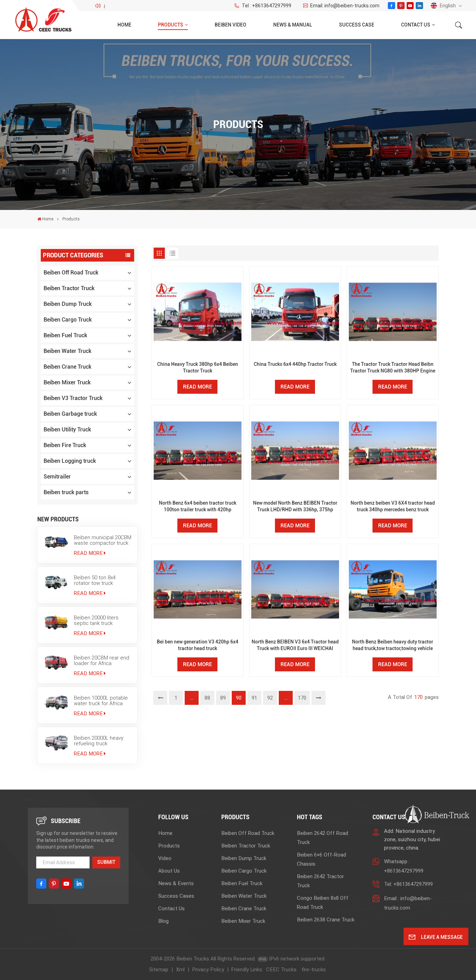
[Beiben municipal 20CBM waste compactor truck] (56, 542)
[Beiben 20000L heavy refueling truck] (56, 742)
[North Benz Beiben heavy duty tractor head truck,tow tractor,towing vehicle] (392, 589)
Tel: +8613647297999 (408, 884)
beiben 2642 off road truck (322, 837)
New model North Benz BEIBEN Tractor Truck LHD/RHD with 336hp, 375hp (295, 506)
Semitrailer (57, 476)
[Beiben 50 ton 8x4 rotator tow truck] (56, 582)
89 (223, 698)
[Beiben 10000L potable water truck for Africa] (56, 702)
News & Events (176, 883)
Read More (88, 553)
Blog (163, 921)
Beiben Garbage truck (70, 413)
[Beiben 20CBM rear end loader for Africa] (56, 662)
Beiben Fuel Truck (65, 335)
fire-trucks (313, 969)
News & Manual (292, 25)
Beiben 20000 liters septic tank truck (96, 620)
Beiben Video (230, 25)
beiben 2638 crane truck (325, 920)
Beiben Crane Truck (67, 366)
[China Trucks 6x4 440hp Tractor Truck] (295, 312)
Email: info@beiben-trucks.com (344, 5)
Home (124, 25)
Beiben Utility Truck (67, 429)
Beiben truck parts (66, 492)
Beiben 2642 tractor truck (320, 881)
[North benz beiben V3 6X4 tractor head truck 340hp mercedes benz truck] (392, 451)
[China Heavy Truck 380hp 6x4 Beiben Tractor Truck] (197, 312)
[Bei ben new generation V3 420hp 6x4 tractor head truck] (197, 589)
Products (170, 25)
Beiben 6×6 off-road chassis (321, 859)
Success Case (356, 25)
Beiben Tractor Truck (69, 288)
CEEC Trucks (281, 969)
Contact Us (415, 25)
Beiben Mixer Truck (67, 382)
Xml (180, 969)
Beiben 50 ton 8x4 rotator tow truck (95, 580)
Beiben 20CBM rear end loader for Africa (101, 660)
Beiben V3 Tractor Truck (73, 398)
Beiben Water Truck (67, 351)
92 (270, 698)
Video (164, 858)
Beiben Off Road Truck (71, 272)
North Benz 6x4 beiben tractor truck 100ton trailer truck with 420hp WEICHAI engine (197, 506)
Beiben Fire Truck (65, 445)
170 (302, 698)
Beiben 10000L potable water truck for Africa (101, 700)
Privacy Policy (208, 969)
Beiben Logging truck (70, 461)
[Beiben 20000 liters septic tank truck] (56, 622)
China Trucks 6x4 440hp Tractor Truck (295, 364)
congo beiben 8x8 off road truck (322, 902)
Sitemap (158, 969)
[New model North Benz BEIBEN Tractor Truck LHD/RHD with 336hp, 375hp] (295, 451)
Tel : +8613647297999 (266, 5)
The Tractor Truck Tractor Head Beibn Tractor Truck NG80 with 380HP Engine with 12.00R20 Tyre (392, 367)
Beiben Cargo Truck (68, 319)
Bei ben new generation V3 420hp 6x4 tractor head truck (197, 645)
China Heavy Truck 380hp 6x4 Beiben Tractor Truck (197, 367)
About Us (169, 871)
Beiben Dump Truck (68, 304)
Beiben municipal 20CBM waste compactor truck (102, 540)
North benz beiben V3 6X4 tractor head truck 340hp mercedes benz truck (393, 506)
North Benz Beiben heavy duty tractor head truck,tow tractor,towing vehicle (392, 645)
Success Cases (176, 896)
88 (207, 698)
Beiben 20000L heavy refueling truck (98, 740)
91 (254, 698)
